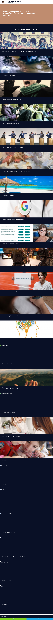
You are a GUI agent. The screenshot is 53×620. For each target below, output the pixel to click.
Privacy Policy (4, 616)
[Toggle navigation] (52, 2)
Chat (41, 618)
